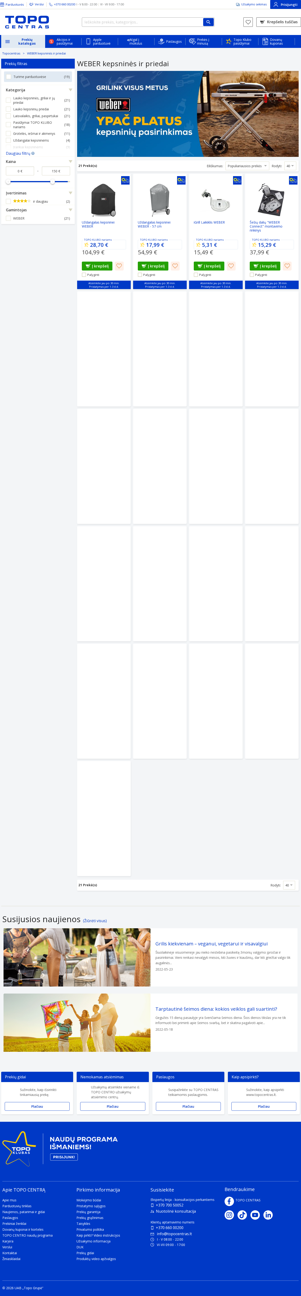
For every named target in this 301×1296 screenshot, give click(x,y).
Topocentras (11, 53)
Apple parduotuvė (102, 41)
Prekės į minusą (203, 41)
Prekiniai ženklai (14, 1223)
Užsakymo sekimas (254, 4)
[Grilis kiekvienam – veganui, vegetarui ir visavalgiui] (150, 957)
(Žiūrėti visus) (95, 920)
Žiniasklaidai (11, 1259)
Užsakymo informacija (93, 1241)
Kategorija (15, 90)
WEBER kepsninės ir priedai (46, 53)
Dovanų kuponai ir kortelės (23, 1229)
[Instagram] (231, 1215)
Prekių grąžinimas (89, 1217)
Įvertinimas (16, 193)
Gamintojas (16, 210)
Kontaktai (9, 1253)
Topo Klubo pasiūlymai (242, 41)
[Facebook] (229, 1201)
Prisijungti (289, 4)
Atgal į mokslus (136, 41)
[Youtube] (256, 1215)
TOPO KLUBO (92, 239)
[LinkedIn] (269, 1215)
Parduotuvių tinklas (17, 1206)
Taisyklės (83, 1223)
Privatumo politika (90, 1229)
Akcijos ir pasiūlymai (65, 41)
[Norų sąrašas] (248, 22)
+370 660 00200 (169, 1227)
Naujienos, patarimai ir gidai (23, 1212)
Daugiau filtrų (18, 153)
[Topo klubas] (60, 1151)
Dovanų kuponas (276, 41)
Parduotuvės (15, 4)
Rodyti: (277, 166)
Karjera (7, 1241)
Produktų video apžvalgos (96, 1259)
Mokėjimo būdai (88, 1200)
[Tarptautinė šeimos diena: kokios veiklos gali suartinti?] (150, 1023)
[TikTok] (244, 1215)
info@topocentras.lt (174, 1233)
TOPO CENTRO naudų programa (27, 1235)
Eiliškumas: (215, 166)
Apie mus (9, 1200)
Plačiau (37, 1106)
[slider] (8, 181)
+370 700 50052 (169, 1205)
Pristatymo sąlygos (91, 1206)
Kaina (11, 161)
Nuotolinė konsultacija (176, 1211)
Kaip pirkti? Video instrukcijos (98, 1235)
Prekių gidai (85, 1253)
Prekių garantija (88, 1212)
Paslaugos (174, 41)
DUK (79, 1247)
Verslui (39, 4)
